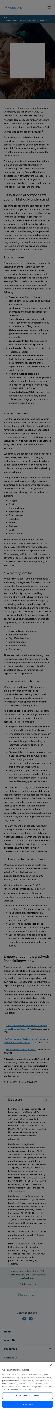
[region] (27, 1386)
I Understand (27, 1404)
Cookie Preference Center (27, 1395)
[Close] (51, 1365)
